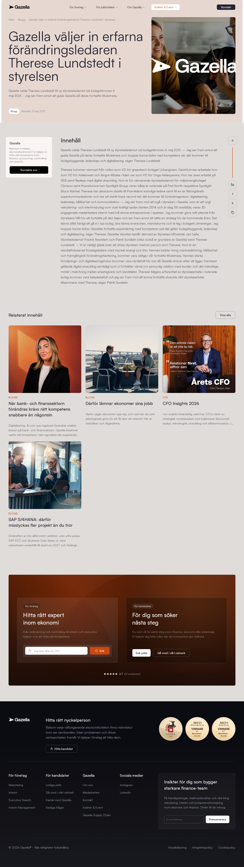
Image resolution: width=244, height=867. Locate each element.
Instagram (126, 785)
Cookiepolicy (226, 847)
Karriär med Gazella (58, 800)
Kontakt (88, 800)
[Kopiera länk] (232, 212)
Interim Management (22, 807)
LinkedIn (125, 792)
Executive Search (20, 800)
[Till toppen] (232, 141)
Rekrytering (16, 785)
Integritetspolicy (202, 847)
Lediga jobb (53, 785)
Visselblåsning (177, 847)
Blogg (21, 19)
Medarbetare (91, 792)
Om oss (88, 785)
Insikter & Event (93, 807)
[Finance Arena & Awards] (197, 729)
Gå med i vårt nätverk (60, 792)
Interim (13, 792)
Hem (11, 19)
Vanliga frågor (55, 807)
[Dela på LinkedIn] (232, 184)
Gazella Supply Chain (97, 815)
